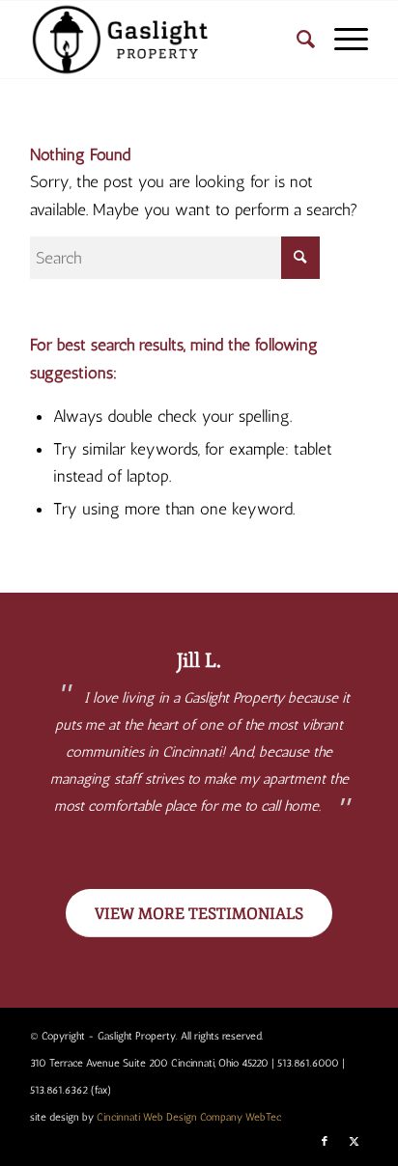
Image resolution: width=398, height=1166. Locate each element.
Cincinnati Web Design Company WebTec (189, 1117)
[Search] (296, 39)
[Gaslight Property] (165, 39)
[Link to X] (353, 1141)
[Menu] (341, 39)
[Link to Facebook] (324, 1141)
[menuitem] (296, 39)
